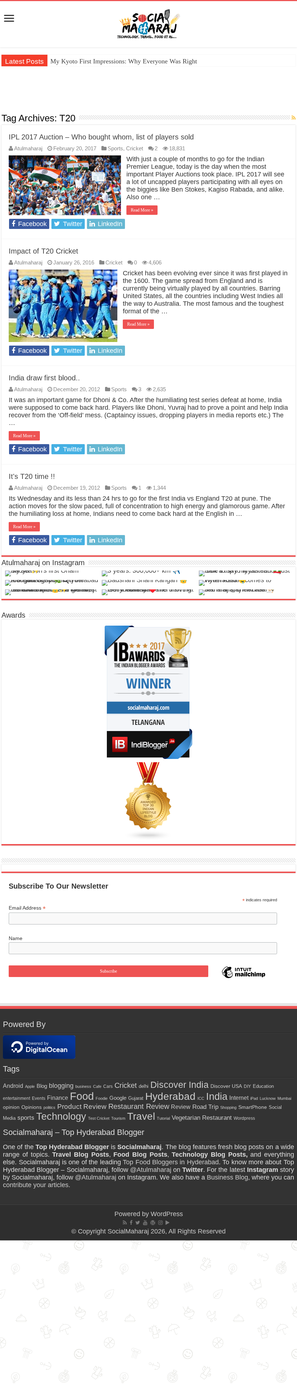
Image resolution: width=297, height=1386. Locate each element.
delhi (143, 1086)
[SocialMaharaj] (148, 23)
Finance (57, 1097)
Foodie (102, 1098)
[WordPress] (153, 1222)
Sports (115, 148)
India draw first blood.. (44, 378)
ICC (200, 1098)
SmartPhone (252, 1107)
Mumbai (284, 1098)
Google (117, 1098)
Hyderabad (170, 1096)
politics (49, 1107)
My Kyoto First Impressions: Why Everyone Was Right (123, 61)
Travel (141, 1116)
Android (13, 1086)
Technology (61, 1116)
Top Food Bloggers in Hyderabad (171, 1162)
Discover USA (226, 1086)
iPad (254, 1098)
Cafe (97, 1086)
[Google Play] (167, 1222)
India (216, 1096)
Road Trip (205, 1106)
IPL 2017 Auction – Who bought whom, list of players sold (101, 137)
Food (82, 1096)
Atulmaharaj (28, 148)
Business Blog (227, 1177)
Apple (30, 1086)
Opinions (31, 1107)
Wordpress (244, 1118)
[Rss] (124, 1222)
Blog (42, 1086)
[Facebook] (131, 1222)
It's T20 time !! (32, 476)
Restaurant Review (138, 1106)
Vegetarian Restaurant (202, 1117)
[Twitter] (138, 1222)
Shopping (228, 1107)
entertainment (16, 1098)
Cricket (134, 148)
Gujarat (135, 1098)
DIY (247, 1086)
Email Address (27, 908)
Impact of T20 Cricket (43, 251)
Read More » (142, 210)
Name (15, 938)
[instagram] (160, 1222)
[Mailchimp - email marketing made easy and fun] (243, 978)
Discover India (179, 1085)
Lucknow (268, 1098)
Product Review (81, 1106)
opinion (11, 1107)
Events (38, 1098)
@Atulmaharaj (150, 1169)
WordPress (167, 1214)
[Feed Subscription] (294, 118)
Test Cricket (98, 1118)
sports (25, 1117)
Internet (238, 1098)
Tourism (118, 1118)
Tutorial (163, 1118)
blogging (61, 1085)
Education (263, 1086)
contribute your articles (35, 1185)
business (83, 1086)
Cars (108, 1086)
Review (181, 1107)
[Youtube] (145, 1222)
